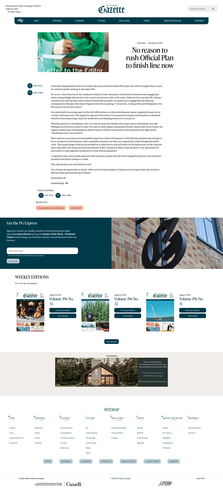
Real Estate (124, 20)
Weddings (199, 20)
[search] (213, 8)
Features (80, 20)
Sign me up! (13, 261)
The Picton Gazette (123, 478)
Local (11, 433)
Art (87, 428)
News (36, 20)
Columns (38, 443)
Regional (140, 443)
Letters (37, 438)
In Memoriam (168, 443)
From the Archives (67, 438)
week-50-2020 (76, 208)
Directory (191, 433)
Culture (101, 20)
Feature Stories (117, 433)
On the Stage (90, 438)
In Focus (63, 443)
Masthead (66, 461)
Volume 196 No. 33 (61, 301)
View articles (63, 316)
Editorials (38, 428)
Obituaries (167, 448)
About (48, 461)
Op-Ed (37, 433)
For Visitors (167, 433)
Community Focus (16, 438)
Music (88, 453)
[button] (34, 85)
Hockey (140, 428)
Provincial (13, 443)
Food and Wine (91, 433)
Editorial (57, 20)
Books (88, 448)
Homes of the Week (119, 428)
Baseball (140, 433)
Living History (66, 433)
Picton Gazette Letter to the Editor (51, 208)
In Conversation (66, 428)
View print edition (63, 310)
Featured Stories (194, 428)
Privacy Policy (128, 461)
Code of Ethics (152, 461)
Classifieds (167, 438)
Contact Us (106, 461)
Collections (64, 448)
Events (165, 428)
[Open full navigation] (20, 20)
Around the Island (172, 20)
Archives (173, 461)
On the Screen (91, 443)
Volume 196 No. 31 (191, 301)
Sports (147, 20)
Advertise (86, 461)
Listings (115, 438)
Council (12, 428)
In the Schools (142, 438)
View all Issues (111, 341)
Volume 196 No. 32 (126, 301)
